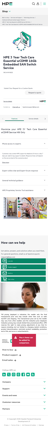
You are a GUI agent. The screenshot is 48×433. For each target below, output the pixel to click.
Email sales (7, 360)
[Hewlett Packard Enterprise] (7, 3)
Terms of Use (15, 425)
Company (6, 382)
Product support (12, 267)
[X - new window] (9, 374)
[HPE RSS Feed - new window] (33, 374)
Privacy (6, 425)
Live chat (10, 261)
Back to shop (5, 17)
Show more (5, 162)
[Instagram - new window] (13, 374)
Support (5, 389)
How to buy (11, 279)
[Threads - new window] (18, 374)
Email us (10, 273)
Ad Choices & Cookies (29, 425)
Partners (6, 409)
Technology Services (29, 17)
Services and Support (16, 17)
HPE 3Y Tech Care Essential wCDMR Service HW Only (16, 22)
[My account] (38, 3)
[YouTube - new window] (28, 374)
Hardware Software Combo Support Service (13, 20)
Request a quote (34, 92)
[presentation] (45, 119)
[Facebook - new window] (23, 374)
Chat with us (16, 107)
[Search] (33, 3)
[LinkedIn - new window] (4, 374)
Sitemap (41, 425)
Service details (7, 101)
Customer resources (11, 402)
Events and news (9, 395)
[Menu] (44, 3)
